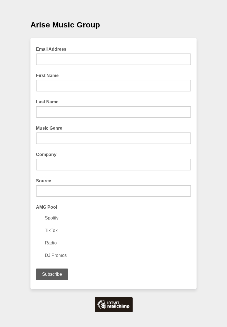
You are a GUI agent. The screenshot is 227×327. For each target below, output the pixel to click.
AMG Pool (46, 207)
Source (43, 180)
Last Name (47, 101)
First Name (47, 75)
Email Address (53, 49)
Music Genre (49, 128)
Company (46, 154)
